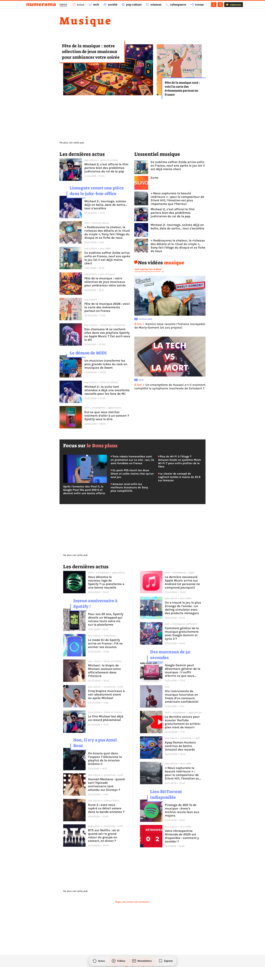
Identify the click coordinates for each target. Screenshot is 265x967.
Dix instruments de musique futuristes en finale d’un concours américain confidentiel (181, 696)
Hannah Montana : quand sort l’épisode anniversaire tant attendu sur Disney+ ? (106, 784)
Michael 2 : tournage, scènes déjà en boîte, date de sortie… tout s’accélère (105, 204)
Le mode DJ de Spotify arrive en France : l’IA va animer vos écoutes (105, 643)
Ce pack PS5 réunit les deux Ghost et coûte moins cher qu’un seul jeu (132, 474)
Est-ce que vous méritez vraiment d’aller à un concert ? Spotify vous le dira (106, 415)
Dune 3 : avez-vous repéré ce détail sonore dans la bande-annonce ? (106, 808)
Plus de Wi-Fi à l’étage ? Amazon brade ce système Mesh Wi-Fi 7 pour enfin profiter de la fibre (179, 461)
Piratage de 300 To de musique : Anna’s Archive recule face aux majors (182, 810)
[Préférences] (220, 4)
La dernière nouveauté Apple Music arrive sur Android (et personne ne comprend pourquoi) (182, 582)
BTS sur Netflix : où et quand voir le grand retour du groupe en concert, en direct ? (104, 835)
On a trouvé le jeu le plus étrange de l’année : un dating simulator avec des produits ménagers (183, 608)
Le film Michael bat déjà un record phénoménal (105, 718)
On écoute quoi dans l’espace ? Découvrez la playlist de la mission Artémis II (105, 759)
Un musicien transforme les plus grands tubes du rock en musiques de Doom (105, 364)
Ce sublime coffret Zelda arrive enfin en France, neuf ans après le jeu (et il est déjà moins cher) (107, 258)
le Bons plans (102, 445)
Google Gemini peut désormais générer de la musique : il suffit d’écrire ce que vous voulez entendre (182, 670)
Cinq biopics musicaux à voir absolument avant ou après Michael (106, 694)
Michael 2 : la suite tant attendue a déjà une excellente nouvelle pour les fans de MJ (107, 390)
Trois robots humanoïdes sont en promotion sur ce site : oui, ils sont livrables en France (132, 460)
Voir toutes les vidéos (148, 269)
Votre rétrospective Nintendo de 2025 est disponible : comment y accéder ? (182, 836)
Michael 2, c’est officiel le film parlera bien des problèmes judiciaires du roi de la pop (106, 168)
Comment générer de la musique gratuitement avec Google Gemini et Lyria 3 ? (182, 633)
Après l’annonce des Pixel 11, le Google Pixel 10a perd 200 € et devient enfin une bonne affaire (84, 490)
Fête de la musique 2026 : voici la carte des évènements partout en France (182, 89)
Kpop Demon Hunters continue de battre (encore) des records (180, 746)
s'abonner (235, 4)
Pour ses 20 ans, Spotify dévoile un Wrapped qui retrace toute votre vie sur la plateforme (105, 619)
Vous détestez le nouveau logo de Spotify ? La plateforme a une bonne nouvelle (106, 582)
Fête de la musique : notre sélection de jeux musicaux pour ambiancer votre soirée (91, 51)
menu (63, 4)
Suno (154, 177)
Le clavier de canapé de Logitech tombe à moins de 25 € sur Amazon (179, 477)
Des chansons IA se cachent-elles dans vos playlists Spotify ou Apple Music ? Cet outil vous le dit (107, 334)
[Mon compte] (213, 4)
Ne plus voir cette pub (72, 142)
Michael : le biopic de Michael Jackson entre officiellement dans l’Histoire (104, 671)
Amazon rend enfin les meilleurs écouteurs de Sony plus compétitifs (129, 487)
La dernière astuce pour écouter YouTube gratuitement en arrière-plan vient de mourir (183, 722)
